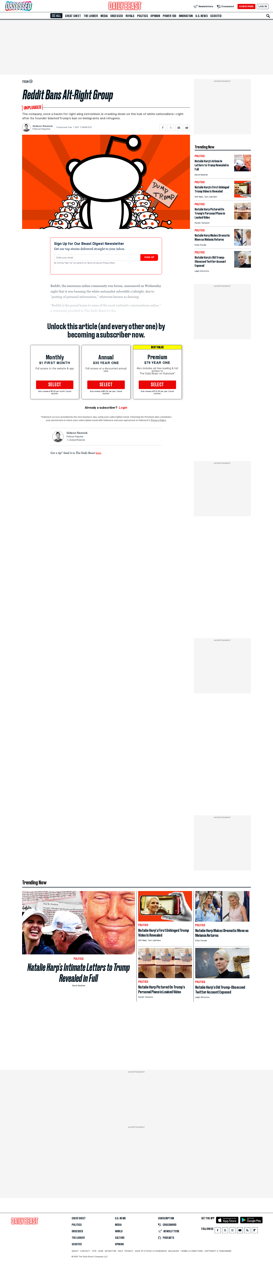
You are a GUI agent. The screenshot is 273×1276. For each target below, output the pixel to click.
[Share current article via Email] (179, 127)
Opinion (155, 16)
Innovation (186, 16)
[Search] (268, 16)
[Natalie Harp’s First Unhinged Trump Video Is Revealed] (242, 196)
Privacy (129, 1251)
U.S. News (201, 16)
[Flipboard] (255, 1231)
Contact (85, 1251)
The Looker (91, 16)
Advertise (110, 1251)
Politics (142, 16)
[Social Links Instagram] (232, 1231)
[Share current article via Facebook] (163, 127)
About (75, 1251)
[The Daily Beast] (125, 6)
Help (120, 1251)
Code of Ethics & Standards (151, 1251)
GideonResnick (77, 440)
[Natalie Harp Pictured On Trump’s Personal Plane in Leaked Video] (242, 218)
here (98, 452)
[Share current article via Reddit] (186, 127)
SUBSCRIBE (246, 6)
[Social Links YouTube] (240, 1231)
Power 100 (169, 16)
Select (54, 384)
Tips (94, 1251)
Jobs (100, 1251)
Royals (130, 16)
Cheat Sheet (73, 16)
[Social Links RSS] (247, 1231)
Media (104, 16)
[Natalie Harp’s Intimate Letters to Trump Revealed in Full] (242, 170)
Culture (120, 1237)
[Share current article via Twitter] (171, 127)
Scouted (216, 16)
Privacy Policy (109, 263)
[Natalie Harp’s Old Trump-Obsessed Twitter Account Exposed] (242, 266)
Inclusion (173, 1251)
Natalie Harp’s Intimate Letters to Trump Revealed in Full (78, 972)
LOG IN (263, 6)
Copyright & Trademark (218, 1251)
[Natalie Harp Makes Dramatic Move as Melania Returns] (242, 244)
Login (123, 407)
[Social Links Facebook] (218, 1231)
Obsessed (116, 16)
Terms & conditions (191, 1251)
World (119, 1231)
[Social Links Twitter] (225, 1231)
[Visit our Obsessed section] (30, 6)
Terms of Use (93, 263)
